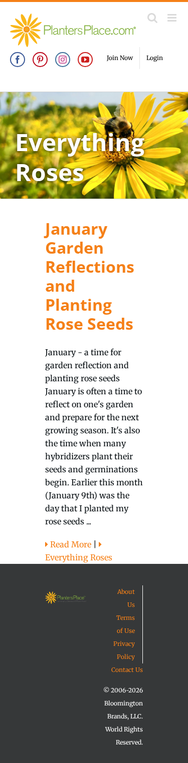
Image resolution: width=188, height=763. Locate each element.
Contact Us (127, 669)
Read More (69, 544)
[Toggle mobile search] (152, 18)
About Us (126, 598)
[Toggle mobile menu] (172, 18)
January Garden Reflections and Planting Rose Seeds (89, 276)
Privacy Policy (124, 650)
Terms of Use (125, 624)
